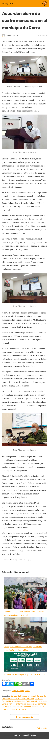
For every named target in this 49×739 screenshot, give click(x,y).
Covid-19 (38, 698)
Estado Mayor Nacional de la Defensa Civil (19, 701)
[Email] (24, 684)
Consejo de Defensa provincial (23, 696)
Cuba (14, 691)
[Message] (20, 684)
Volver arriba (42, 728)
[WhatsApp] (16, 684)
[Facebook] (4, 684)
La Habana (6, 706)
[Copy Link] (28, 684)
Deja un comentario (24, 717)
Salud (27, 691)
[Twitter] (8, 684)
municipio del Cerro (19, 709)
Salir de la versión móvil (24, 735)
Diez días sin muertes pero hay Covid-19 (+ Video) (24, 674)
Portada (20, 691)
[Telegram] (12, 684)
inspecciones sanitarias (36, 704)
